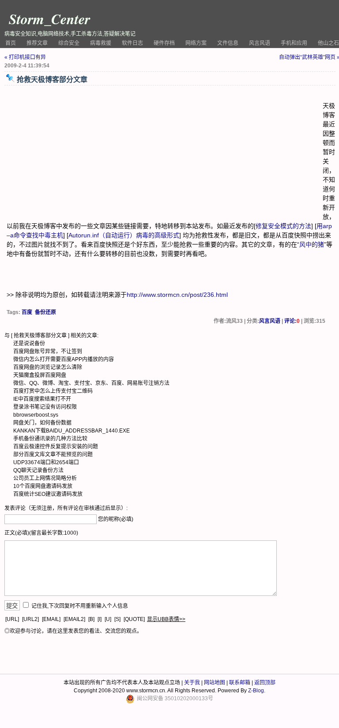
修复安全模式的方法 (283, 225)
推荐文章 (37, 43)
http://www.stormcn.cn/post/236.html (177, 294)
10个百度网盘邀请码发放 (42, 486)
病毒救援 (100, 43)
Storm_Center (49, 19)
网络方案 (196, 43)
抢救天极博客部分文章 (40, 336)
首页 (10, 43)
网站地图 (214, 683)
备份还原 (45, 312)
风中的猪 (311, 244)
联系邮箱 (239, 683)
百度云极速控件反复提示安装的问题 (55, 446)
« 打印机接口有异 (25, 57)
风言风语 (259, 43)
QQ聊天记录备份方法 (38, 470)
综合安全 (68, 43)
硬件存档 (164, 43)
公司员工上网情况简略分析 (45, 478)
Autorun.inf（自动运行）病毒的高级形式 (123, 235)
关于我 (192, 683)
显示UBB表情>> (166, 619)
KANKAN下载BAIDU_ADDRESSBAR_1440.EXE (71, 431)
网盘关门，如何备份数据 (42, 423)
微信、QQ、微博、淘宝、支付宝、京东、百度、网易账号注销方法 (91, 383)
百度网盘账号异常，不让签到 (47, 351)
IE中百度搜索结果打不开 (42, 399)
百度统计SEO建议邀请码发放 (48, 494)
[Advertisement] (165, 153)
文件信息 (227, 43)
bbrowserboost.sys (35, 415)
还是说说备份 (29, 343)
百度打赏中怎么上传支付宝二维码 (53, 391)
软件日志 (132, 43)
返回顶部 (264, 683)
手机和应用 (294, 43)
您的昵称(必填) (115, 519)
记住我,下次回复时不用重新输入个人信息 (79, 606)
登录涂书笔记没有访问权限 (45, 407)
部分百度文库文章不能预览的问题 (53, 454)
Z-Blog (256, 690)
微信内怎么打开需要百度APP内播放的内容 (63, 359)
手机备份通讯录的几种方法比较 (50, 439)
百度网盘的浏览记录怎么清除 (47, 367)
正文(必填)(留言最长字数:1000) (41, 533)
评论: (292, 321)
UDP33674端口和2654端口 (46, 462)
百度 (27, 312)
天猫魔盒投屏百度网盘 (39, 375)
